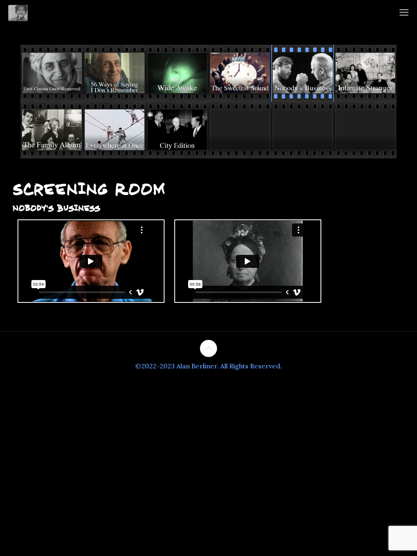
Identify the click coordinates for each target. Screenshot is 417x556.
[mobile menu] (404, 12)
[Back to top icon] (208, 348)
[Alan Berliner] (18, 12)
